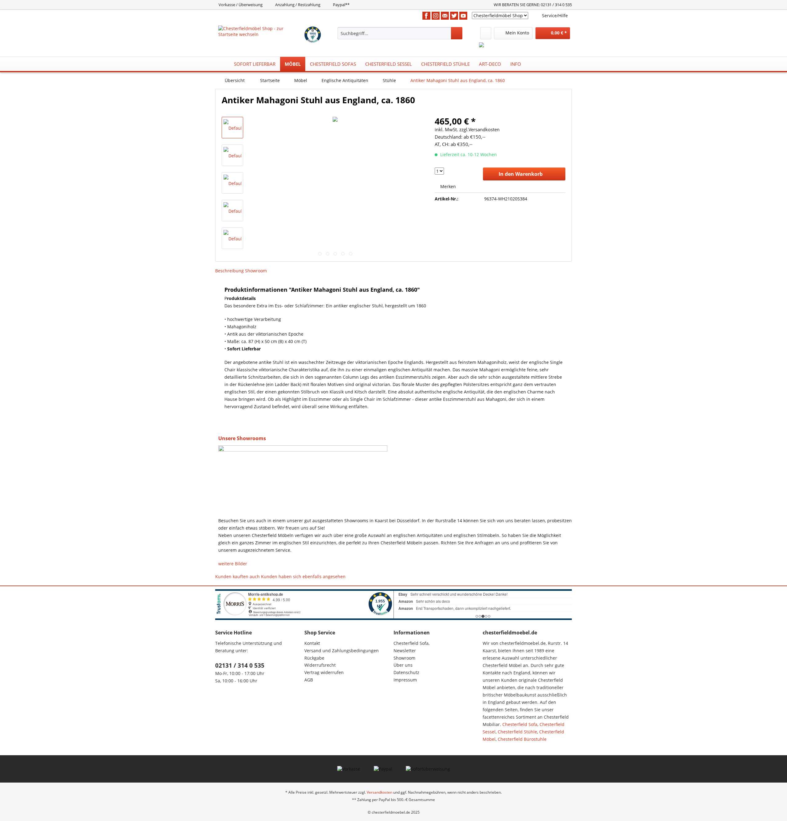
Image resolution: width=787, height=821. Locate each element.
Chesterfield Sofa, (411, 643)
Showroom (256, 271)
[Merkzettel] (485, 33)
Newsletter (405, 650)
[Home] (221, 64)
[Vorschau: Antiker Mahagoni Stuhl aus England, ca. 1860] (232, 127)
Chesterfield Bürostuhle (522, 739)
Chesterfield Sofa (519, 724)
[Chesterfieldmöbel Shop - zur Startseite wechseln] (260, 33)
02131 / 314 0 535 (239, 665)
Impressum (405, 680)
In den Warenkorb (521, 174)
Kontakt (312, 643)
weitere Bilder (232, 563)
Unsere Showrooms (242, 438)
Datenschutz (406, 672)
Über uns (403, 665)
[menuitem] (400, 33)
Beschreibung (229, 271)
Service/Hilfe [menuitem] (555, 15)
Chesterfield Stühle (517, 732)
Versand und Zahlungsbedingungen (341, 650)
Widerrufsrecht (320, 665)
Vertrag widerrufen (324, 672)
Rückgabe (314, 658)
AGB (308, 680)
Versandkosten (379, 792)
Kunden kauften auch (237, 576)
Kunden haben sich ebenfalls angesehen (303, 576)
